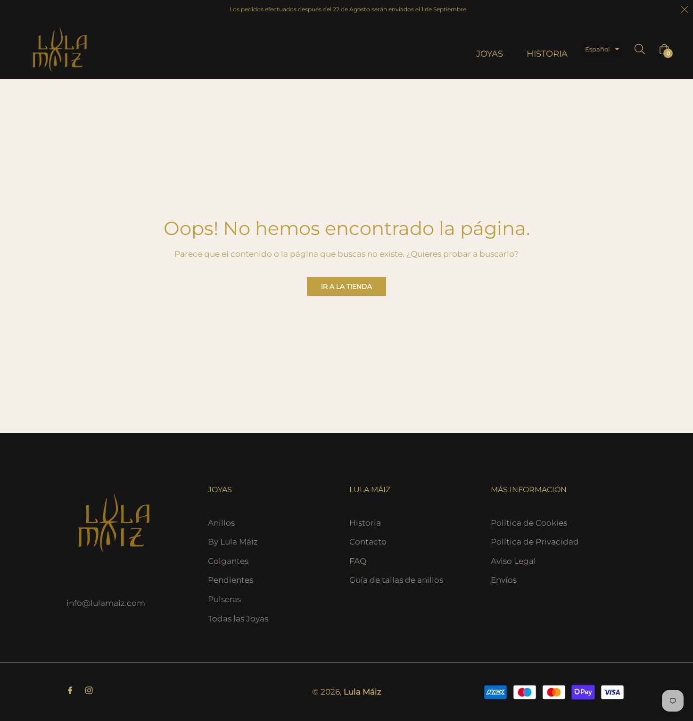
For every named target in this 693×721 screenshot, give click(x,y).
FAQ (357, 561)
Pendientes (230, 580)
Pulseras (224, 599)
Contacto (368, 541)
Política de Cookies (529, 523)
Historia (365, 523)
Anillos (221, 523)
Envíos (504, 580)
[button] (602, 49)
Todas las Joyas (238, 618)
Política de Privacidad (535, 541)
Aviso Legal (513, 561)
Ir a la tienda (346, 286)
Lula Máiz (362, 691)
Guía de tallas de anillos (396, 580)
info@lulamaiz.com (105, 603)
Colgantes (228, 561)
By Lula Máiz (233, 541)
